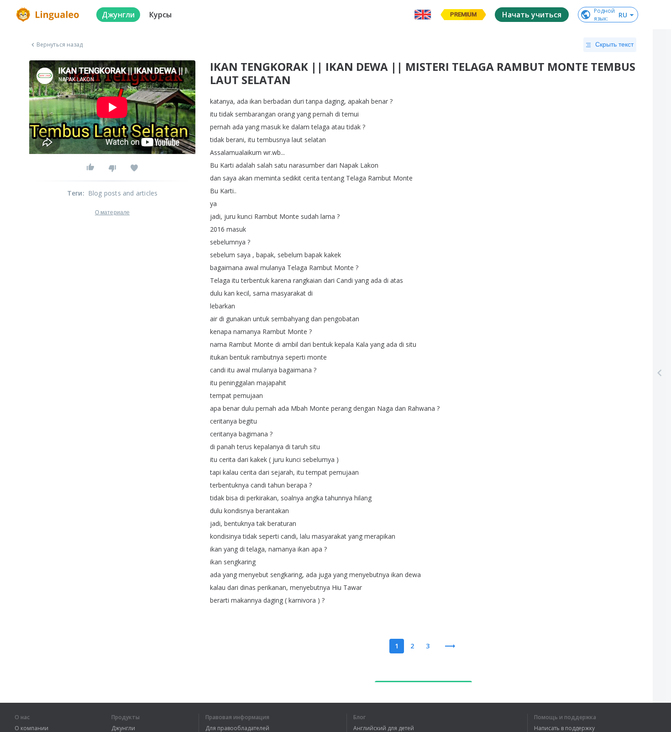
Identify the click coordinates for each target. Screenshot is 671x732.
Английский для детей (383, 728)
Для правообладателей (237, 728)
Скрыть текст (614, 44)
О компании (31, 728)
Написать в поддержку (564, 728)
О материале (112, 212)
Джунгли (123, 728)
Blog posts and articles (123, 193)
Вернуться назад (60, 45)
